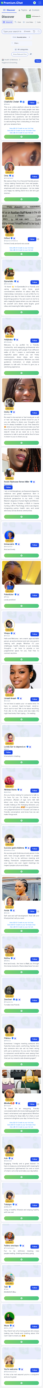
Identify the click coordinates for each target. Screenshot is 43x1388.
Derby (7, 412)
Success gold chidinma (14, 848)
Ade (6, 1158)
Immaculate (9, 544)
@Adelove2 (8, 1161)
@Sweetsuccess (9, 850)
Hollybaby (8, 339)
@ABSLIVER (8, 1207)
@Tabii (6, 1289)
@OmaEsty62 (8, 178)
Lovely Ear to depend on (15, 747)
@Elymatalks (8, 284)
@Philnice (7, 1041)
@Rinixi (6, 749)
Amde (7, 910)
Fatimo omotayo (11, 1246)
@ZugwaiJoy (8, 1002)
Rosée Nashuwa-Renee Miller (17, 482)
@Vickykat (7, 1106)
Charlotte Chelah (11, 102)
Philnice (7, 1038)
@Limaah (7, 701)
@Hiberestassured (10, 1372)
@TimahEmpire (9, 1248)
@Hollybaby (8, 342)
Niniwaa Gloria (10, 790)
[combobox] (21, 43)
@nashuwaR (8, 484)
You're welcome (11, 1369)
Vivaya (7, 633)
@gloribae (7, 792)
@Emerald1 (8, 414)
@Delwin (7, 104)
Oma (6, 176)
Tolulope (8, 1204)
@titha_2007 (8, 1328)
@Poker (6, 597)
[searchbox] (25, 43)
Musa (6, 1325)
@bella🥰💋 (9, 1103)
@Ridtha (7, 961)
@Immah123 (8, 546)
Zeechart (8, 999)
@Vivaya (7, 636)
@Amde (6, 913)
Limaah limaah (10, 698)
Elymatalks (9, 281)
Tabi (6, 1287)
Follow (38, 61)
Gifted (7, 238)
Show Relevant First (20, 54)
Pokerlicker (9, 594)
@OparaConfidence (11, 241)
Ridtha (7, 958)
